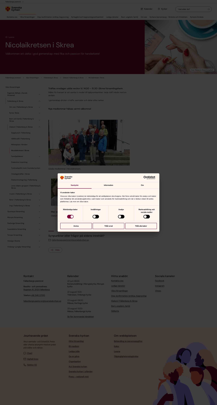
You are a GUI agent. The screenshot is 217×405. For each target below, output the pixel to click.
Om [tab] (142, 185)
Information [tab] (108, 185)
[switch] (96, 216)
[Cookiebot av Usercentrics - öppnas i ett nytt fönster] (147, 177)
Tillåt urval (108, 226)
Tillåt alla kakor (141, 226)
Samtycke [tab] (75, 185)
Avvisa (76, 226)
